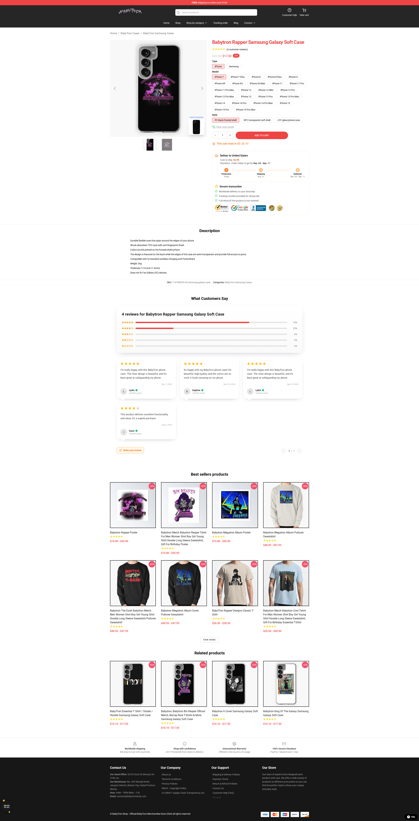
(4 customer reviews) (237, 49)
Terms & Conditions (171, 779)
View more (209, 640)
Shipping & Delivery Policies (226, 774)
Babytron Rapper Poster (123, 532)
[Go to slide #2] (167, 145)
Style (214, 115)
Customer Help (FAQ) (223, 793)
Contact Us (218, 788)
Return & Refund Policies (224, 783)
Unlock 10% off (6, 806)
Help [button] (413, 817)
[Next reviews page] (299, 451)
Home (113, 33)
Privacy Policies (169, 783)
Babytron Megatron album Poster (231, 532)
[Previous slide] (115, 88)
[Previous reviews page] (284, 451)
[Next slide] (201, 88)
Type (214, 61)
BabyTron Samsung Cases (158, 33)
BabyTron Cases (130, 33)
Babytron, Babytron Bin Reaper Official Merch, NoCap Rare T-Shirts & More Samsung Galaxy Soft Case (183, 715)
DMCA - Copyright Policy (174, 788)
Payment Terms (220, 779)
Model (215, 71)
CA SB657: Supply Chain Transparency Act (183, 793)
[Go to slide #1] (150, 145)
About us (166, 774)
